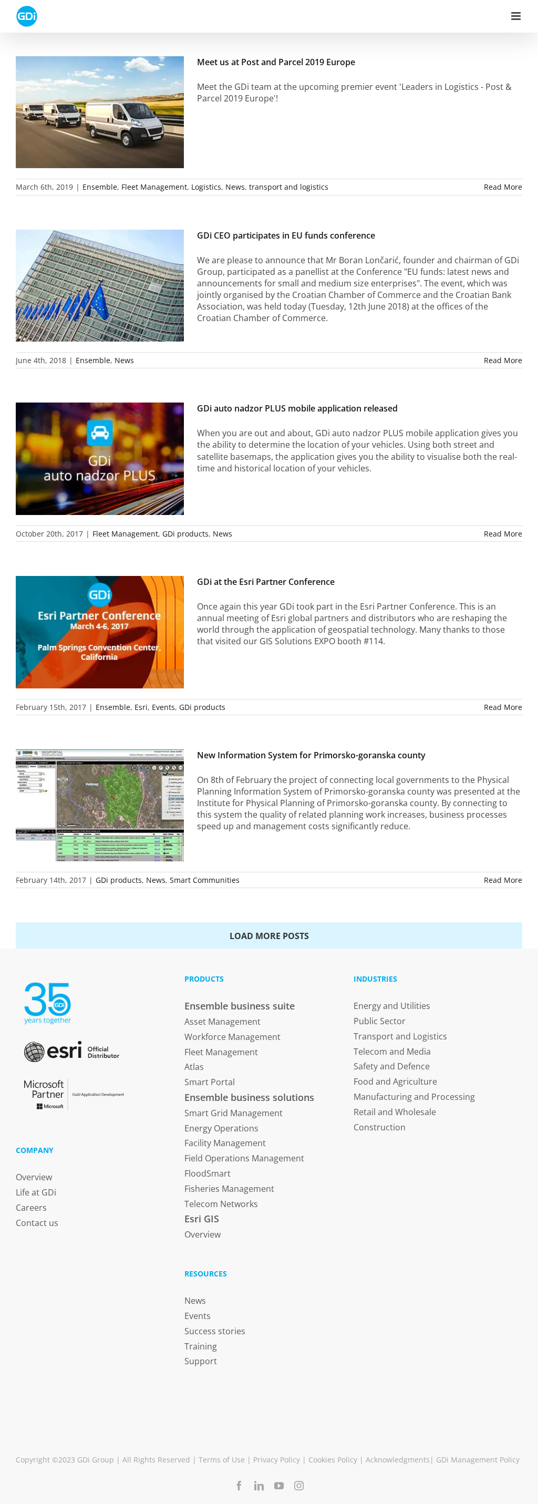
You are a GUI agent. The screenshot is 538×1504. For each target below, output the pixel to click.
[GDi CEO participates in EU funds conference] (100, 286)
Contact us (37, 1223)
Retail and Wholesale (395, 1112)
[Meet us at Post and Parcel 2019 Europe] (100, 112)
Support (200, 1361)
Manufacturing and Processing (414, 1097)
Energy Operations (221, 1128)
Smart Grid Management (233, 1113)
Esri (141, 707)
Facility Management (225, 1143)
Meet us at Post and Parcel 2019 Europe (276, 62)
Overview (34, 1177)
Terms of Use (222, 1460)
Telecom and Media (392, 1051)
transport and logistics (288, 187)
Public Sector (380, 1021)
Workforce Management (232, 1037)
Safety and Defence (392, 1066)
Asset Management (222, 1021)
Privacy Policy (276, 1460)
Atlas (194, 1067)
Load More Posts (269, 936)
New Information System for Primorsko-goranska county (311, 755)
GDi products (185, 534)
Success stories (214, 1331)
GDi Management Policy (478, 1460)
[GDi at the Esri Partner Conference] (100, 632)
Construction (380, 1127)
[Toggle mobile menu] (516, 16)
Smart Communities (205, 880)
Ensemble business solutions (249, 1097)
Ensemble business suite (239, 1006)
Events (163, 707)
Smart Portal (209, 1082)
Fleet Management (154, 187)
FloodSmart (207, 1173)
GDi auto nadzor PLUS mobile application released (297, 408)
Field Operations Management (244, 1158)
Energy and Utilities (392, 1006)
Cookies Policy (332, 1460)
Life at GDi (36, 1192)
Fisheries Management (229, 1188)
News (235, 187)
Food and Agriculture (395, 1081)
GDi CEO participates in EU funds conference (286, 235)
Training (200, 1346)
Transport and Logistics (400, 1036)
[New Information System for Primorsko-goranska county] (100, 805)
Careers (31, 1207)
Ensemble (99, 187)
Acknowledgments (398, 1460)
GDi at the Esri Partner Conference (266, 582)
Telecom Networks (221, 1204)
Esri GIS (201, 1218)
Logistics (206, 187)
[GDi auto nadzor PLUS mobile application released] (100, 458)
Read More (503, 187)
